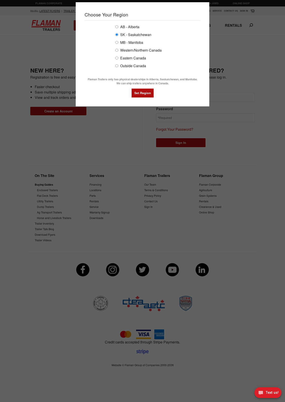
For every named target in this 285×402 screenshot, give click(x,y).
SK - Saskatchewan (135, 34)
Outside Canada (132, 65)
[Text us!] (268, 393)
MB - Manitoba (131, 42)
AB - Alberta (129, 26)
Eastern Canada (132, 58)
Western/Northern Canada (140, 50)
